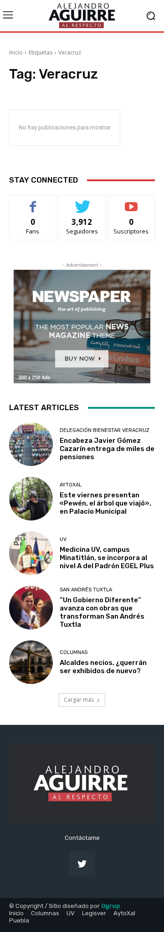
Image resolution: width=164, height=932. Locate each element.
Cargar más (79, 700)
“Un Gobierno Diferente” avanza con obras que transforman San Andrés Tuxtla (102, 612)
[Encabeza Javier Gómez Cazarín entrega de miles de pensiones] (31, 444)
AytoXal (71, 484)
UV (63, 539)
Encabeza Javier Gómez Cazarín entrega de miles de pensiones (107, 448)
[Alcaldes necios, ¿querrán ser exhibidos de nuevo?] (31, 662)
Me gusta (33, 201)
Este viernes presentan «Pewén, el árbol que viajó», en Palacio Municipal (105, 503)
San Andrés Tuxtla (86, 589)
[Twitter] (82, 864)
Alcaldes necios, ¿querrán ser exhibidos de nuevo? (103, 667)
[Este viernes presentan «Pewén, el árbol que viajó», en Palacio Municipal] (31, 499)
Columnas (73, 652)
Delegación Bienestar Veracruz (104, 430)
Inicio (16, 52)
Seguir (82, 201)
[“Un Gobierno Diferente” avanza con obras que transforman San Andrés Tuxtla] (31, 608)
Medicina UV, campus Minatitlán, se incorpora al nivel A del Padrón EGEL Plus (107, 557)
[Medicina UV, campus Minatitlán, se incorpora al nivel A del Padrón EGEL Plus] (31, 553)
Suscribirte (131, 201)
